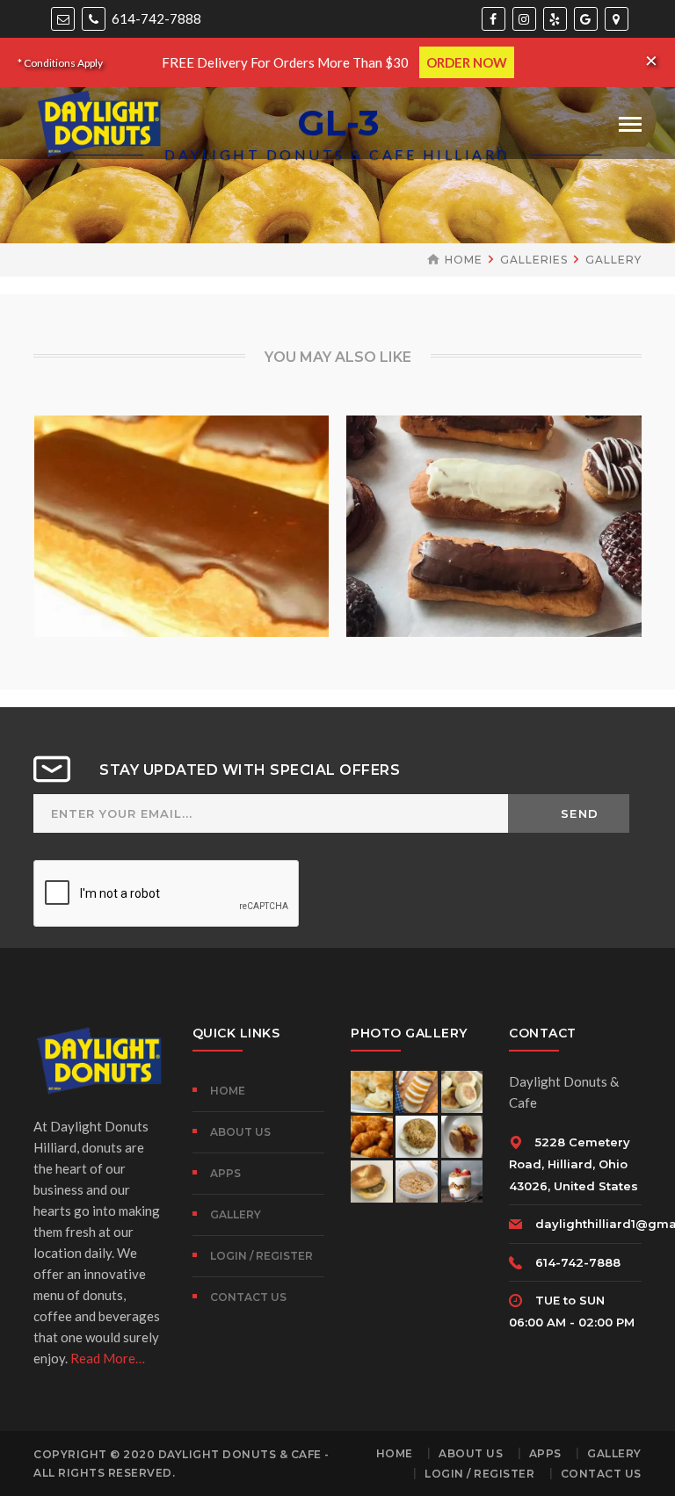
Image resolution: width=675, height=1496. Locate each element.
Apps (225, 1173)
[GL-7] (468, 519)
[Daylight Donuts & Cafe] (99, 121)
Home (464, 259)
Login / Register (261, 1255)
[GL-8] (156, 519)
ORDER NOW (466, 62)
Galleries (534, 259)
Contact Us (248, 1297)
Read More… (107, 1358)
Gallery (613, 259)
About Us (240, 1131)
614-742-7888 (155, 18)
